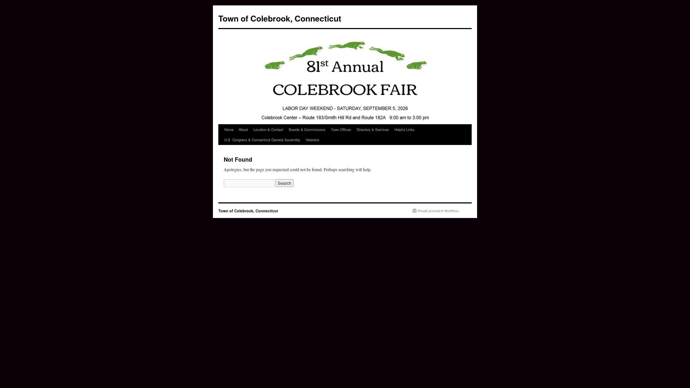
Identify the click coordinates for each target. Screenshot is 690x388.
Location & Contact (268, 129)
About (243, 129)
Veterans (312, 139)
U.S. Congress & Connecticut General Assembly (262, 139)
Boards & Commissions (307, 129)
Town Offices (341, 129)
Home (228, 129)
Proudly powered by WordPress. (439, 211)
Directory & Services (373, 129)
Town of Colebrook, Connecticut (279, 18)
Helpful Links (404, 129)
